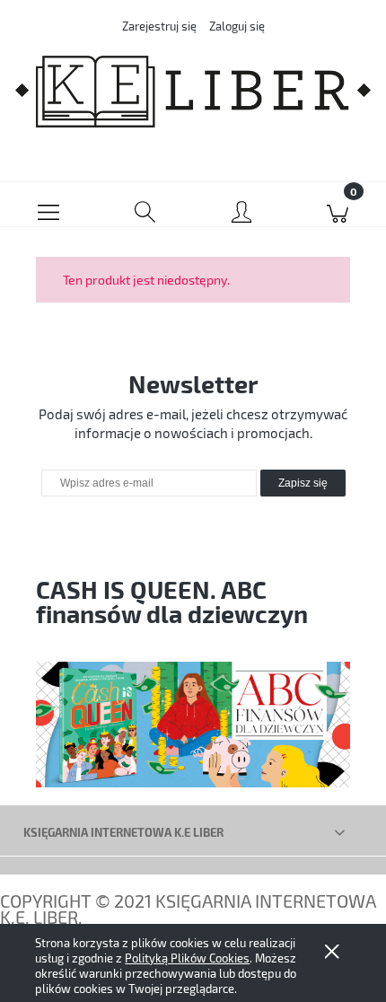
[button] (48, 204)
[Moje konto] (241, 208)
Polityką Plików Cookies (187, 958)
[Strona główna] (193, 91)
